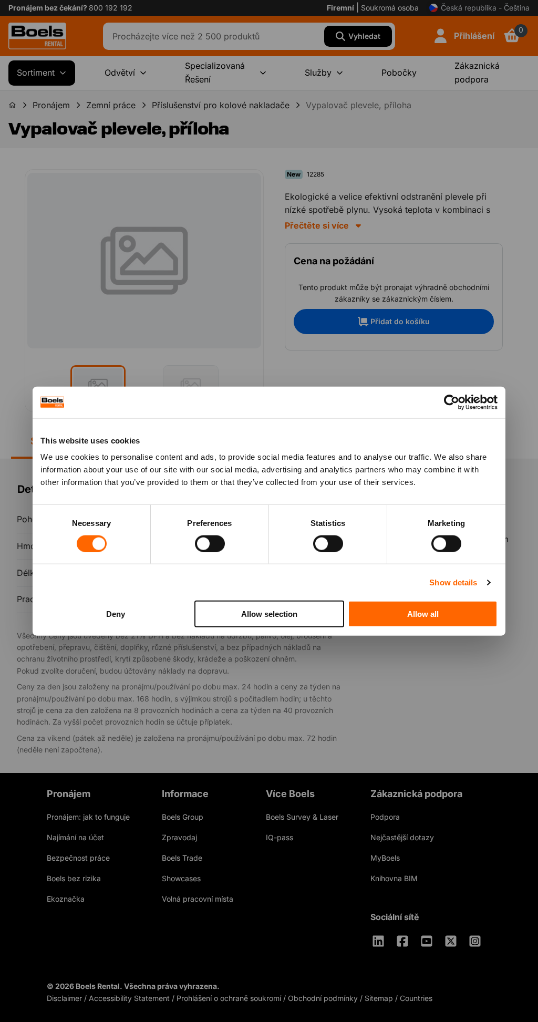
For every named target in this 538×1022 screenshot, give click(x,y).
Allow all (423, 614)
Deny (115, 614)
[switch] (210, 543)
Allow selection (269, 614)
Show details (453, 581)
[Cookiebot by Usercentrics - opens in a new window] (452, 402)
